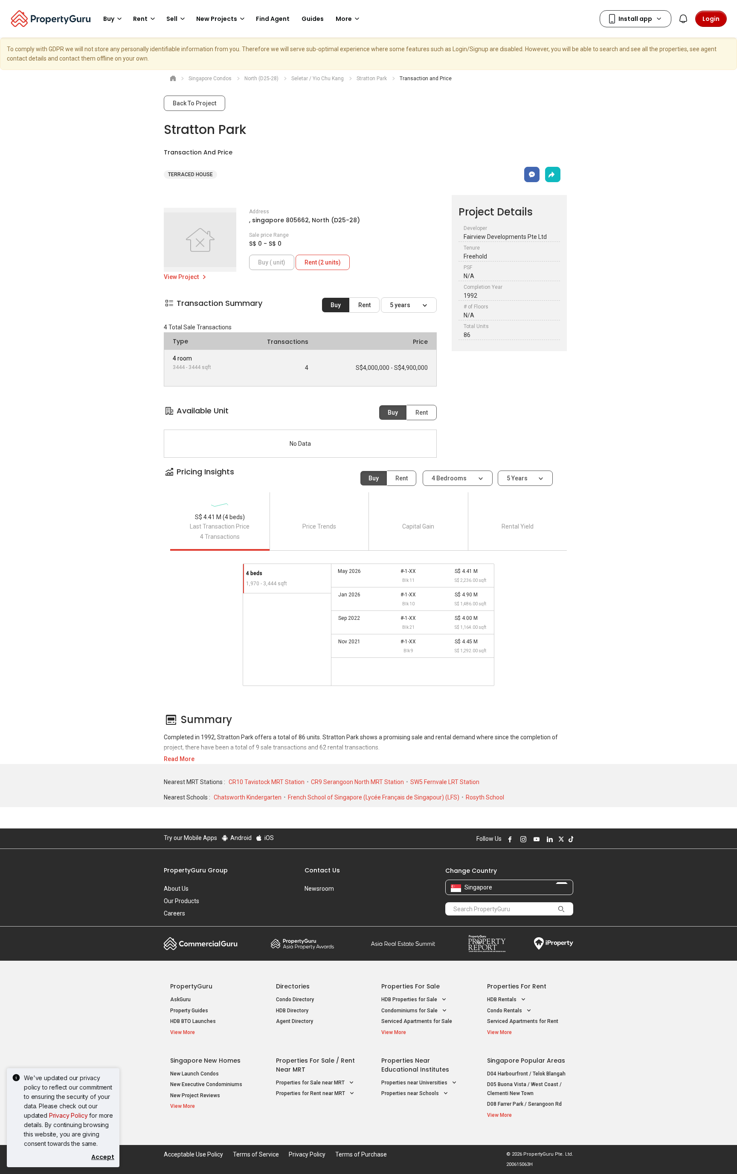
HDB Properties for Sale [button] (409, 1000)
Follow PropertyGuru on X (560, 839)
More (344, 19)
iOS (268, 837)
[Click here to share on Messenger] (532, 174)
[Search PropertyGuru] (561, 908)
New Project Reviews (195, 1095)
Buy (336, 305)
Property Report (487, 943)
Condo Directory (295, 1000)
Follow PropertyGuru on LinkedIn (548, 839)
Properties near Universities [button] (415, 1083)
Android (240, 837)
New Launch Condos (194, 1074)
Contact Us (322, 870)
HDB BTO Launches (193, 1021)
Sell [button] (171, 19)
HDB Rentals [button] (502, 1000)
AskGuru (180, 1000)
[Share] (552, 174)
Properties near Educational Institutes (415, 1065)
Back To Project (194, 103)
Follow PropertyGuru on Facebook (509, 839)
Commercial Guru (201, 943)
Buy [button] (108, 19)
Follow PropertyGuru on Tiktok (569, 839)
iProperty (553, 943)
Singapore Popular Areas (526, 1060)
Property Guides (189, 1011)
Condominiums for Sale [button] (410, 1011)
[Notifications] (683, 18)
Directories (293, 986)
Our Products (181, 901)
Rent (364, 305)
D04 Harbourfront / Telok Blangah (526, 1074)
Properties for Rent (516, 986)
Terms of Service (256, 1154)
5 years (401, 305)
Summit (403, 943)
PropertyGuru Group (196, 870)
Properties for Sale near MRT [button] (311, 1083)
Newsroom (319, 888)
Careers (174, 913)
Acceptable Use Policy (193, 1154)
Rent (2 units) (323, 262)
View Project (182, 276)
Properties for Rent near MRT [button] (311, 1093)
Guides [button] (313, 19)
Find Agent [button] (273, 19)
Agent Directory (294, 1021)
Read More (179, 759)
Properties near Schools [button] (410, 1093)
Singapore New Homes (205, 1060)
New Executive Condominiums (206, 1084)
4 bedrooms (450, 478)
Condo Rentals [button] (505, 1011)
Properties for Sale (410, 986)
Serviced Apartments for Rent (522, 1021)
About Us (176, 888)
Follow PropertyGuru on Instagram (522, 839)
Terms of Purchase (361, 1154)
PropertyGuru (191, 986)
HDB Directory (292, 1011)
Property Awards (302, 943)
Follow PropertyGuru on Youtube (535, 839)
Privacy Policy (68, 1115)
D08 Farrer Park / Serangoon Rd (524, 1104)
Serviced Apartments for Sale (416, 1021)
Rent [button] (140, 19)
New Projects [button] (216, 19)
